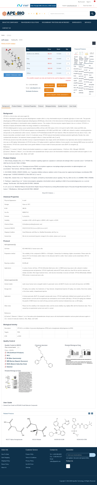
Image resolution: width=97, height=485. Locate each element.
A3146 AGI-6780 (82, 439)
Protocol (40, 106)
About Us (4, 467)
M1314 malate (36, 439)
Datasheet (9, 367)
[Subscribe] (92, 455)
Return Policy (5, 464)
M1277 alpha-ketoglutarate (14, 439)
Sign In (88, 2)
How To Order (5, 454)
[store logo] (13, 13)
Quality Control (62, 106)
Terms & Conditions (31, 457)
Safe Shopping (5, 457)
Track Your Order (87, 5)
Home (3, 35)
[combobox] (72, 13)
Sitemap (28, 467)
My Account (81, 2)
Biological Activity (51, 106)
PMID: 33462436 (34, 183)
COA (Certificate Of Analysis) (15, 352)
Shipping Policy (5, 461)
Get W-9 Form (29, 464)
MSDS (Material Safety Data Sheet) (17, 364)
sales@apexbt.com (72, 5)
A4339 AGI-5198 (59, 439)
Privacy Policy (30, 461)
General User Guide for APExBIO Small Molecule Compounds (20, 405)
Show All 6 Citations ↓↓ (48, 193)
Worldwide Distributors (32, 91)
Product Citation (17, 106)
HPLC (8, 355)
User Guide (72, 106)
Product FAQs (29, 454)
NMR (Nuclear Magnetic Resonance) (17, 361)
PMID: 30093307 (34, 189)
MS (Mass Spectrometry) (14, 358)
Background (6, 106)
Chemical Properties (30, 106)
